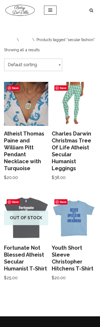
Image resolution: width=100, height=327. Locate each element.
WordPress (69, 321)
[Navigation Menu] (50, 10)
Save (15, 88)
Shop (25, 40)
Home (9, 40)
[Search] (91, 10)
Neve (25, 321)
